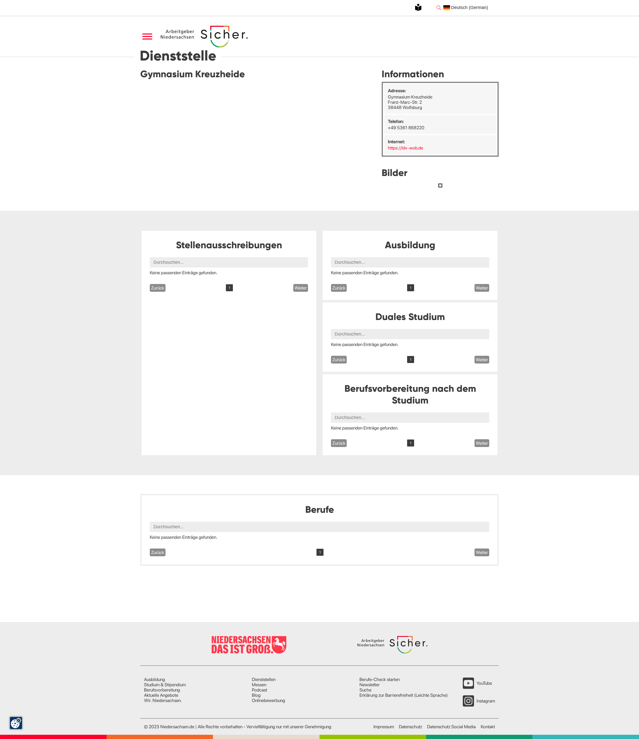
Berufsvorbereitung (162, 689)
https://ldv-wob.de (405, 147)
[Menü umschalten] (147, 37)
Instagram (486, 701)
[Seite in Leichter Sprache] (418, 7)
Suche (365, 689)
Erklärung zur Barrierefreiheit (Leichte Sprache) (403, 695)
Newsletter (369, 684)
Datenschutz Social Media (451, 726)
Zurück (157, 287)
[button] (440, 186)
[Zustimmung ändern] (16, 723)
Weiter (301, 287)
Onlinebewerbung (268, 700)
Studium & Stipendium (165, 684)
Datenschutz (410, 726)
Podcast (259, 689)
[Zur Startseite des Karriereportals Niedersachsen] (205, 37)
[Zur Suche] (439, 7)
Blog (256, 695)
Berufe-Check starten (379, 679)
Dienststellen (264, 679)
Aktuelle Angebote (161, 695)
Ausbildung (154, 679)
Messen (259, 684)
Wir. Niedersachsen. (163, 700)
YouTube (484, 683)
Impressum (383, 726)
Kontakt (488, 726)
